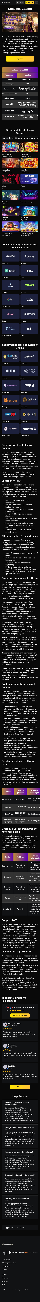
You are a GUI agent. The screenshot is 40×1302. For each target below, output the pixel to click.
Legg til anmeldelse (20, 1015)
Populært (5, 138)
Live (13, 138)
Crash (20, 138)
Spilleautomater (31, 138)
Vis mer (20, 1087)
